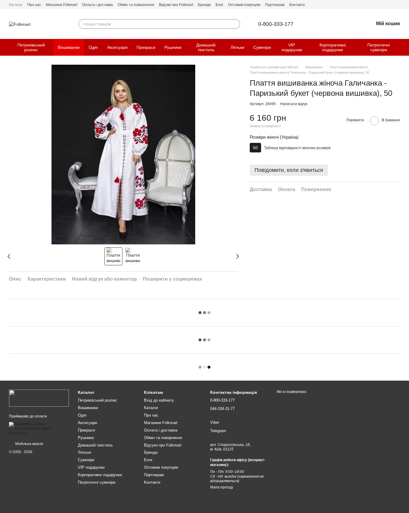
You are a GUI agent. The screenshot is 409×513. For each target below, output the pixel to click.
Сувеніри (262, 47)
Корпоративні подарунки (332, 47)
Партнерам (274, 5)
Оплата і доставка (97, 5)
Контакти (297, 5)
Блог (219, 5)
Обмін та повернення (136, 5)
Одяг (93, 47)
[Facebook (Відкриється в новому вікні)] (390, 4)
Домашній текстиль (206, 47)
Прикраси (146, 47)
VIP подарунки (291, 47)
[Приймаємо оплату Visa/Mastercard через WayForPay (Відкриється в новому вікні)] (39, 428)
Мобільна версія (28, 444)
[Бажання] (353, 24)
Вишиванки (69, 47)
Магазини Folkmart (61, 5)
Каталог (15, 5)
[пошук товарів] (235, 24)
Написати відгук (293, 104)
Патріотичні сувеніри (378, 47)
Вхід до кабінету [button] (159, 400)
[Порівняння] (338, 24)
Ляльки (237, 47)
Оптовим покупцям (244, 5)
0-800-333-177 (275, 24)
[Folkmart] (39, 398)
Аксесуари (117, 47)
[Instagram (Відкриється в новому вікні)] (397, 4)
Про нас (34, 5)
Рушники (172, 47)
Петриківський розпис (31, 47)
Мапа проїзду (221, 487)
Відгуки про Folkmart (176, 5)
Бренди (204, 5)
